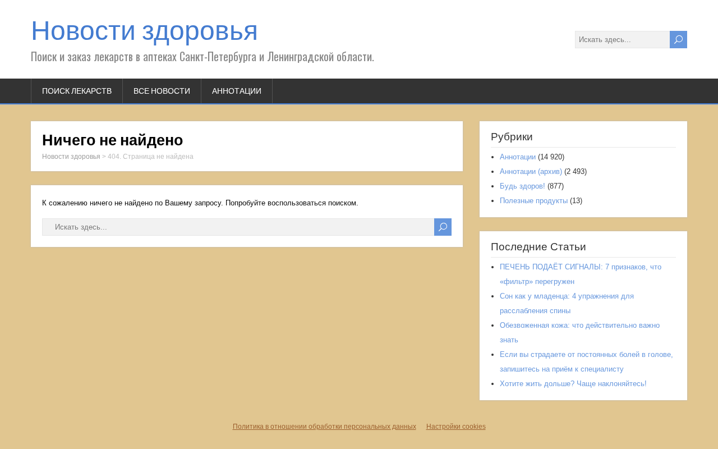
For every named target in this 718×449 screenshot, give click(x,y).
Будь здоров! (522, 186)
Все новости (162, 91)
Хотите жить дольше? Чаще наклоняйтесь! (573, 383)
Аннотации (236, 91)
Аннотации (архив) (531, 171)
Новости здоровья (144, 30)
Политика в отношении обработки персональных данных (324, 426)
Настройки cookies (456, 426)
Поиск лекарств (77, 91)
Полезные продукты (534, 200)
